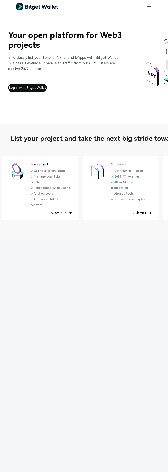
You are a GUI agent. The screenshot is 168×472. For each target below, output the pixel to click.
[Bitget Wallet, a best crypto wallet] (42, 6)
